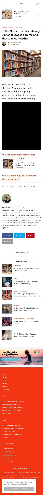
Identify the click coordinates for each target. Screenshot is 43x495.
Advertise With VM (8, 449)
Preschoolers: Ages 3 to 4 (11, 404)
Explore (4, 378)
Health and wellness (21, 291)
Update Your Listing (9, 455)
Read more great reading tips (20, 154)
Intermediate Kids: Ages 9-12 (12, 410)
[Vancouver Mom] (21, 4)
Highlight (17, 305)
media (26, 186)
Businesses (5, 390)
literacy (19, 186)
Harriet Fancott (15, 43)
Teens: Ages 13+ (7, 413)
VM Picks (5, 387)
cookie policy (22, 484)
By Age (4, 380)
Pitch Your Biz (7, 461)
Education (19, 160)
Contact (5, 437)
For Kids (16, 279)
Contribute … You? (8, 431)
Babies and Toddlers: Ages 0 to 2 (13, 401)
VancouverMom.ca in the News (12, 27)
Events (4, 384)
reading (32, 186)
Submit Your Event (8, 458)
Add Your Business (8, 452)
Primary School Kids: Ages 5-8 (12, 407)
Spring (4, 374)
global (12, 186)
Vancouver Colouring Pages (12, 434)
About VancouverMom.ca (11, 425)
